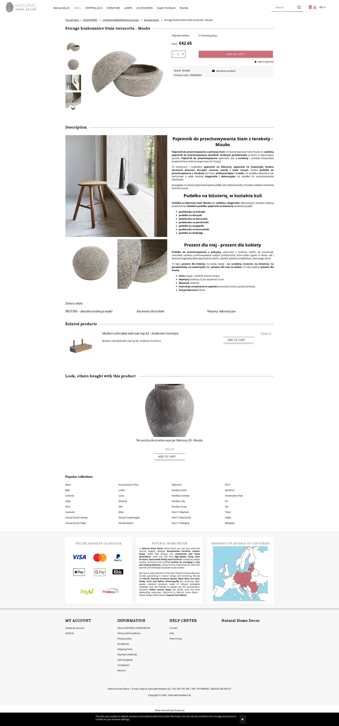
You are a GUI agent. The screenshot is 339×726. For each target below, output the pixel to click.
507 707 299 (183, 688)
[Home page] (19, 7)
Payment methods (127, 654)
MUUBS (186, 70)
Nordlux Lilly (178, 501)
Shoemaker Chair (234, 495)
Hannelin (70, 512)
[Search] (299, 7)
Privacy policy (124, 638)
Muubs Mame (125, 523)
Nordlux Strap (179, 506)
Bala (67, 490)
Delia (67, 501)
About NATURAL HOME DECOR (133, 628)
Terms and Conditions (129, 633)
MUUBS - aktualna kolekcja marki (88, 311)
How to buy (176, 638)
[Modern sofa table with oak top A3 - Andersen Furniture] (83, 345)
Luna (121, 495)
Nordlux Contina (180, 495)
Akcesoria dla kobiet (150, 311)
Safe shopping (124, 659)
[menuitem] (61, 8)
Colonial (69, 495)
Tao (226, 506)
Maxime (122, 501)
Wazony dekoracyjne (221, 311)
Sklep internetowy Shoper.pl (169, 710)
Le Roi (121, 490)
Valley (228, 517)
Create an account (74, 628)
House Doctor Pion (128, 484)
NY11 (227, 484)
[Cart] (308, 6)
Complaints (123, 665)
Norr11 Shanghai (180, 523)
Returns (121, 670)
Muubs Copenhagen (129, 517)
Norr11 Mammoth (181, 517)
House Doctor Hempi (76, 517)
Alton (68, 484)
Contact (174, 628)
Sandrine (229, 490)
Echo (67, 506)
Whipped (229, 523)
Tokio (228, 512)
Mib (120, 506)
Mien (121, 512)
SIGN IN (69, 633)
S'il (226, 501)
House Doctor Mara (75, 523)
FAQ (172, 633)
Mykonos (177, 484)
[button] (73, 108)
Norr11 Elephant (180, 512)
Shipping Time (124, 649)
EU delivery (123, 643)
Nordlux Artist (179, 490)
